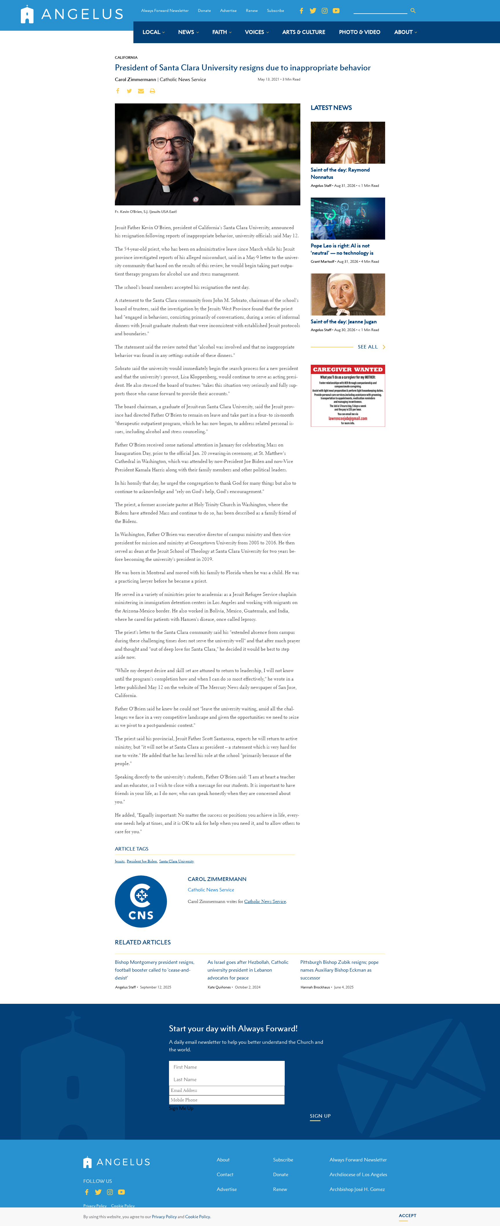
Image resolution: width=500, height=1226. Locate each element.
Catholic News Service (183, 79)
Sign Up (320, 1116)
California (126, 57)
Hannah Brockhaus (315, 987)
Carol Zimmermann (135, 79)
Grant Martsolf (322, 261)
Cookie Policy (123, 1205)
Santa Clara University (176, 861)
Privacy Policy (164, 1216)
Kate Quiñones (219, 987)
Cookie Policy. (198, 1216)
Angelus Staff (321, 185)
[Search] (413, 10)
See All (368, 347)
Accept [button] (408, 1215)
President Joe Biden (142, 861)
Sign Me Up (181, 1108)
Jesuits (119, 861)
